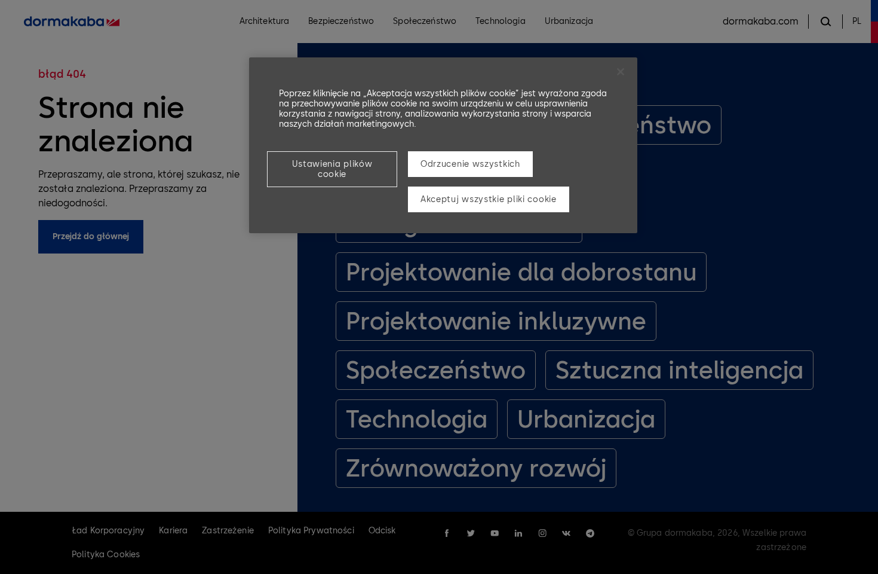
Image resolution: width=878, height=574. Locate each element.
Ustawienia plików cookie (332, 169)
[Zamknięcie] (620, 72)
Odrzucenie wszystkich (470, 164)
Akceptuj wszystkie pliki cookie (488, 199)
